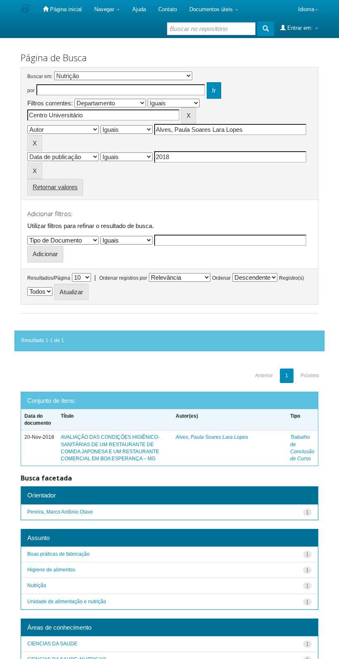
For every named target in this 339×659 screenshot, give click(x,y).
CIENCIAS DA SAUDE (52, 644)
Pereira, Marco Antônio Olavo (60, 512)
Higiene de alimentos (51, 570)
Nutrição (36, 585)
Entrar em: (300, 28)
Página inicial (65, 9)
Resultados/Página (48, 278)
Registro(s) (291, 278)
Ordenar (221, 278)
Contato (167, 9)
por (31, 90)
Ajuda (139, 9)
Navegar (105, 9)
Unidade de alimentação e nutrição (66, 601)
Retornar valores (55, 186)
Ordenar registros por (123, 278)
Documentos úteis (211, 9)
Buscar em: (40, 76)
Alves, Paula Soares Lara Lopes (212, 437)
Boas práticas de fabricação (58, 554)
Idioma (306, 9)
